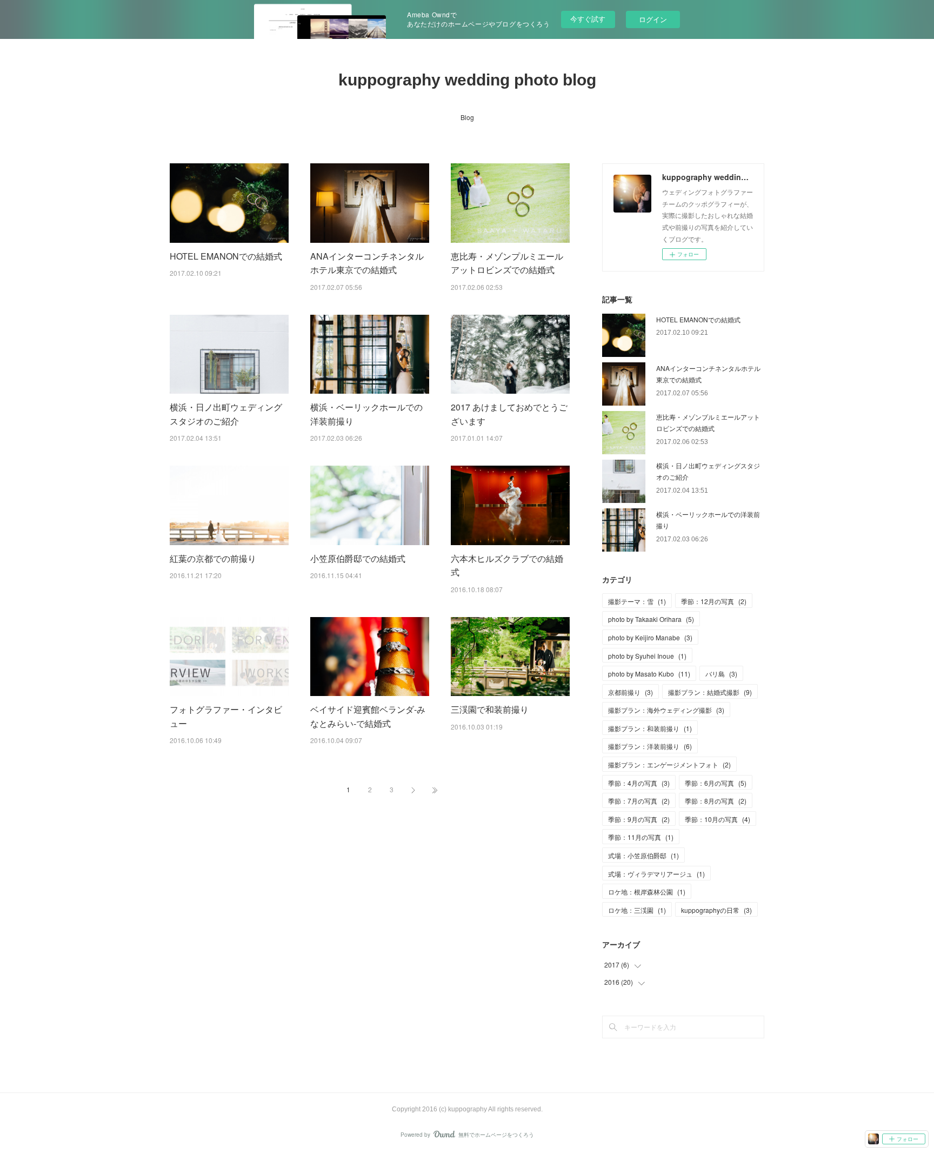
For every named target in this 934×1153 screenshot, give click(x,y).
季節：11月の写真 (640, 836)
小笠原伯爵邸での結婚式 (357, 558)
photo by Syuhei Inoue (647, 655)
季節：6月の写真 (715, 782)
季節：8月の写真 (715, 800)
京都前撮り (630, 692)
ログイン (653, 19)
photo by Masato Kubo (649, 673)
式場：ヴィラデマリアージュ (656, 873)
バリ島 (721, 673)
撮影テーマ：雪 (637, 601)
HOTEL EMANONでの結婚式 (226, 256)
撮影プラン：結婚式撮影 (710, 692)
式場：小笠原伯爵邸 (643, 855)
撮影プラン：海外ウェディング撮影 (666, 709)
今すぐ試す (587, 19)
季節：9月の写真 (639, 819)
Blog (467, 117)
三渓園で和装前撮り (490, 709)
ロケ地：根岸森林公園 (646, 891)
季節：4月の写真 (639, 782)
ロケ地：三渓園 (637, 910)
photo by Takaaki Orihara (651, 619)
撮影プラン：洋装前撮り (650, 746)
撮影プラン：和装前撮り (650, 728)
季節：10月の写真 (717, 819)
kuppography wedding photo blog (467, 80)
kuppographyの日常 (716, 910)
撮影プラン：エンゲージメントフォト (669, 764)
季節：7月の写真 (639, 800)
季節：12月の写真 (713, 601)
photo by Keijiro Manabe (650, 637)
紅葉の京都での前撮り (213, 558)
